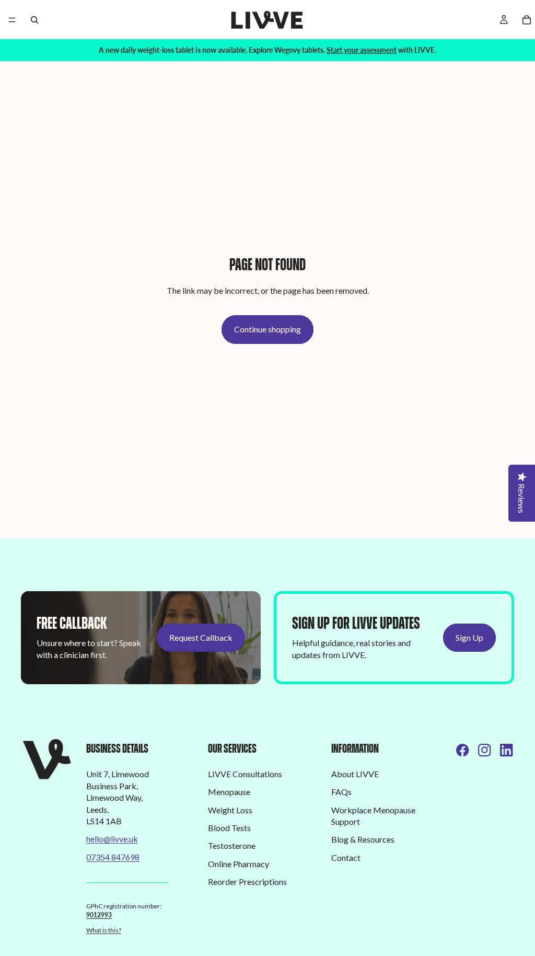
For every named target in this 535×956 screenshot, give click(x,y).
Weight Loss (230, 810)
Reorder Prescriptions (247, 881)
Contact (345, 857)
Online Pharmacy (238, 864)
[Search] (34, 19)
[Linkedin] (506, 750)
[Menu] (12, 20)
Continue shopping (267, 329)
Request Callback (200, 637)
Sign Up (469, 637)
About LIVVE (355, 774)
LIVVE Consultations (245, 774)
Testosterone (231, 845)
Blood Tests (229, 828)
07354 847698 (112, 857)
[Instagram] (484, 750)
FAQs (341, 792)
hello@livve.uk (112, 839)
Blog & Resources (362, 839)
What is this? (103, 930)
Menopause (229, 792)
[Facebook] (462, 750)
